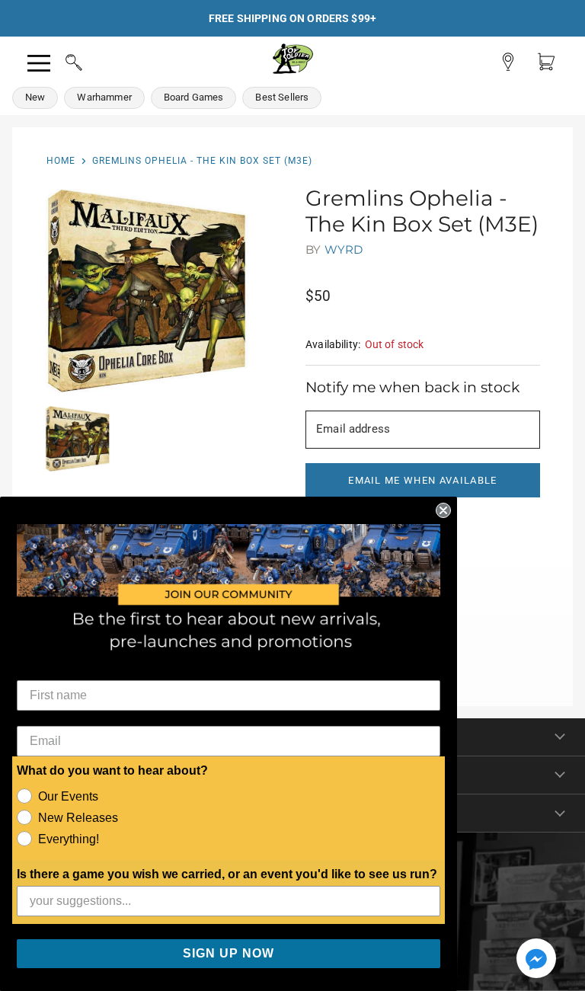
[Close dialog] (443, 510)
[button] (536, 959)
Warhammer (104, 97)
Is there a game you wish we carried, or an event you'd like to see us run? (227, 874)
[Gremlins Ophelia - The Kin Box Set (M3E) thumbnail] (77, 439)
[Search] (59, 60)
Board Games (194, 97)
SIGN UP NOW (228, 953)
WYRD (343, 249)
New (35, 97)
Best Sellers (281, 97)
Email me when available (422, 480)
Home (60, 160)
